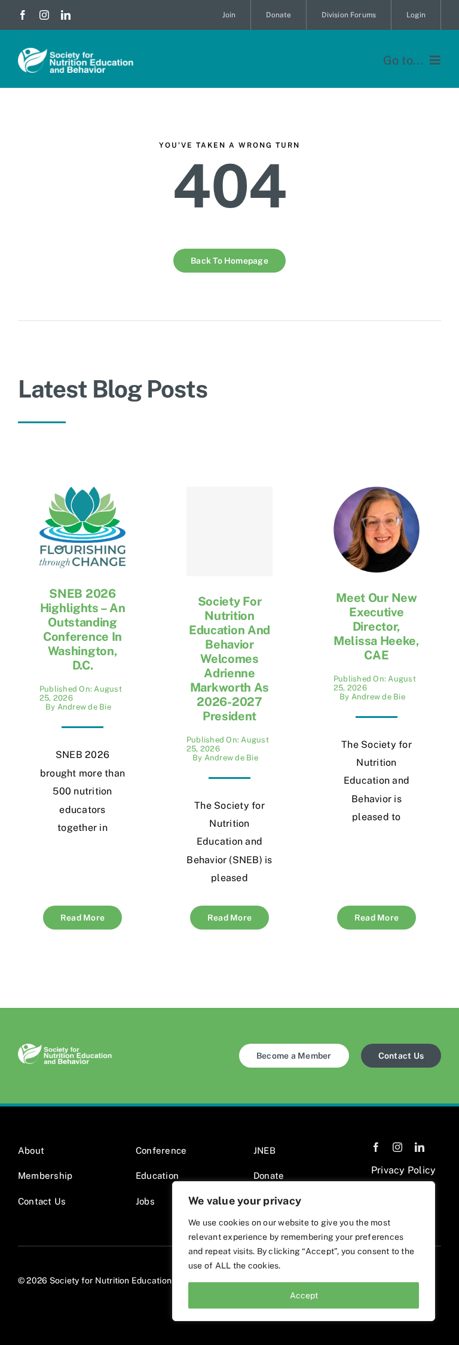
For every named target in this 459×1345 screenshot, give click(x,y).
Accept (304, 1295)
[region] (303, 1251)
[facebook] (22, 15)
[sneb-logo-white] (75, 52)
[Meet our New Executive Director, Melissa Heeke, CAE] (376, 495)
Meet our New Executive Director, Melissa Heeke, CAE (376, 626)
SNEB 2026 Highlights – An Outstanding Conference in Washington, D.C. (83, 629)
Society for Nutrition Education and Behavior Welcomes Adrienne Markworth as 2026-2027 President (229, 658)
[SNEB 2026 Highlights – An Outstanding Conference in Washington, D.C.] (82, 495)
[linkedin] (66, 15)
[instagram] (44, 15)
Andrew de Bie (84, 706)
